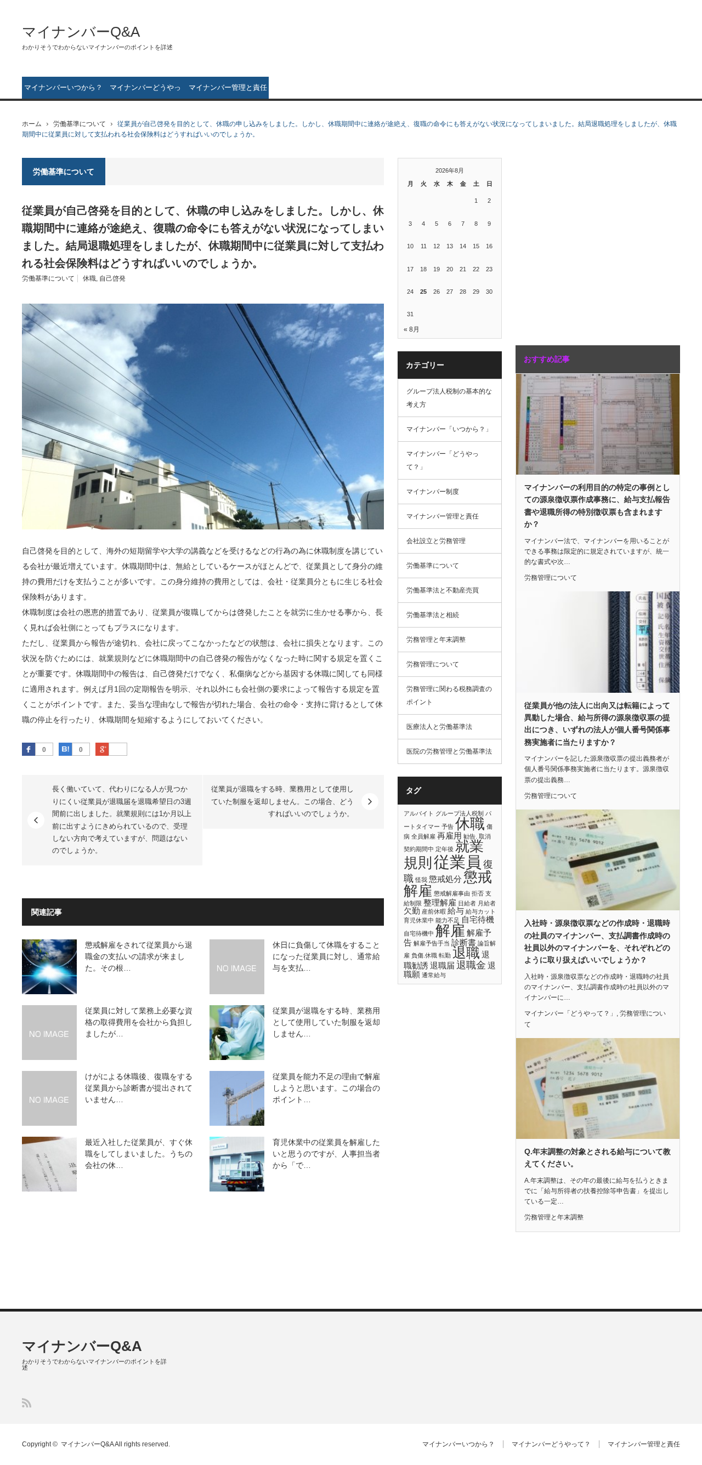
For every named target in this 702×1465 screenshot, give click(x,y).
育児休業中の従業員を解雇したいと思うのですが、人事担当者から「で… (326, 1154)
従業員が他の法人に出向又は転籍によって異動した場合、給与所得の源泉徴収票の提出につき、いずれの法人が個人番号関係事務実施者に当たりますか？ (597, 723)
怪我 (421, 879)
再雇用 (449, 835)
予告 (447, 826)
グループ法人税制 (459, 813)
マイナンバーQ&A (81, 32)
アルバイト (419, 813)
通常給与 (434, 975)
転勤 (445, 955)
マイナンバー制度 (432, 491)
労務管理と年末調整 (436, 639)
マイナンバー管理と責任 (228, 87)
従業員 (458, 862)
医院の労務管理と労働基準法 (449, 751)
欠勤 (412, 910)
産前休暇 (434, 911)
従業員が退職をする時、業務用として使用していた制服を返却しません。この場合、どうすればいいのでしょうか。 (282, 801)
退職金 (471, 965)
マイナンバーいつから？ (63, 87)
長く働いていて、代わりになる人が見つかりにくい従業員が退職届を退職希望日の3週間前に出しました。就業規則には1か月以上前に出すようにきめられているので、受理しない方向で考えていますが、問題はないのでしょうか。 (121, 819)
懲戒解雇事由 (452, 893)
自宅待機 (477, 919)
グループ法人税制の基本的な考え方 (449, 397)
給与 (456, 910)
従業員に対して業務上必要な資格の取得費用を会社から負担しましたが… (139, 1022)
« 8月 (412, 329)
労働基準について (79, 124)
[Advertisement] (584, 240)
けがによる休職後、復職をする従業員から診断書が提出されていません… (139, 1088)
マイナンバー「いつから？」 (449, 429)
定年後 (444, 849)
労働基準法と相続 (432, 615)
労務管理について (432, 664)
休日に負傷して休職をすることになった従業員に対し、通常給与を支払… (326, 956)
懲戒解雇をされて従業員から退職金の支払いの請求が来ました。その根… (139, 956)
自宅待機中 (419, 933)
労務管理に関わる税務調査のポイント (449, 695)
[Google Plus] (118, 749)
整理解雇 (439, 902)
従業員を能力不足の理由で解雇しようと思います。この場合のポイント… (326, 1088)
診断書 (463, 942)
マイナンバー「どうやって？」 (442, 460)
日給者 (467, 903)
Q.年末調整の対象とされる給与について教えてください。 (597, 1157)
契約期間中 (419, 849)
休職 (89, 278)
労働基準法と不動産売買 (442, 590)
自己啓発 (112, 278)
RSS (26, 1402)
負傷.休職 (424, 955)
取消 (485, 836)
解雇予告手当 (432, 943)
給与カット (481, 911)
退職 (466, 952)
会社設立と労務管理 (436, 541)
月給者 (487, 903)
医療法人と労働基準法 (439, 727)
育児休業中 (419, 920)
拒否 (478, 893)
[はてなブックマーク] (65, 749)
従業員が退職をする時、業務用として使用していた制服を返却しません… (326, 1022)
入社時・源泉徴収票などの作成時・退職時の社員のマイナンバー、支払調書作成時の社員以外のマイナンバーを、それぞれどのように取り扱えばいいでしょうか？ (597, 941)
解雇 (450, 930)
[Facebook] (28, 749)
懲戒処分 (445, 878)
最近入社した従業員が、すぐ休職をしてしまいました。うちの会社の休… (139, 1154)
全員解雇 (423, 836)
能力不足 (447, 920)
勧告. (470, 836)
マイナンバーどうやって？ (145, 91)
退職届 (442, 965)
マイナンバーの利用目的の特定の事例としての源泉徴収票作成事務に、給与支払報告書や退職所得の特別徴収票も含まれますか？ (597, 505)
